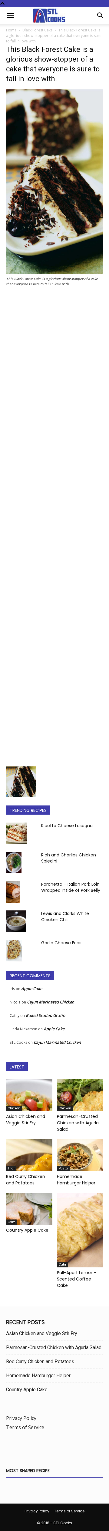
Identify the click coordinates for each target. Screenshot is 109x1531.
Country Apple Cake (27, 1230)
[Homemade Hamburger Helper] (80, 1155)
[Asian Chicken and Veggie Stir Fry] (29, 1095)
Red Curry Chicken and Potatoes (25, 1179)
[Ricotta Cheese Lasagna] (16, 833)
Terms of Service (25, 1427)
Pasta (63, 1168)
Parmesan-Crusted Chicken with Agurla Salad (78, 1122)
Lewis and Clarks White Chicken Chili (65, 916)
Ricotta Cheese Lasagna (67, 826)
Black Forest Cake (37, 30)
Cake (11, 1222)
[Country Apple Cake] (29, 1209)
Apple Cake (31, 988)
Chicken (14, 1108)
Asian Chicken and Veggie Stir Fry (25, 1119)
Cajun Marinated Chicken (50, 1002)
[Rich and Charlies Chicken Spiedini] (13, 862)
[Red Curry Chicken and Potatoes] (29, 1155)
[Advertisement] (54, 528)
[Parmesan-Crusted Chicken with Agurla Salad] (80, 1095)
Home (11, 30)
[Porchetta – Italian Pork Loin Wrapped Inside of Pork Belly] (13, 892)
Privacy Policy (21, 1418)
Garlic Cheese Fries (61, 943)
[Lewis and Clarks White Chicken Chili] (16, 921)
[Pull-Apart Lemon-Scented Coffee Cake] (80, 1230)
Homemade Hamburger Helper (76, 1179)
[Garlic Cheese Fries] (14, 950)
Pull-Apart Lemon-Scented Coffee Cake (76, 1279)
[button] (10, 15)
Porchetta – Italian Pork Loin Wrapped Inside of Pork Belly (70, 887)
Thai (11, 1168)
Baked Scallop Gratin (45, 1015)
